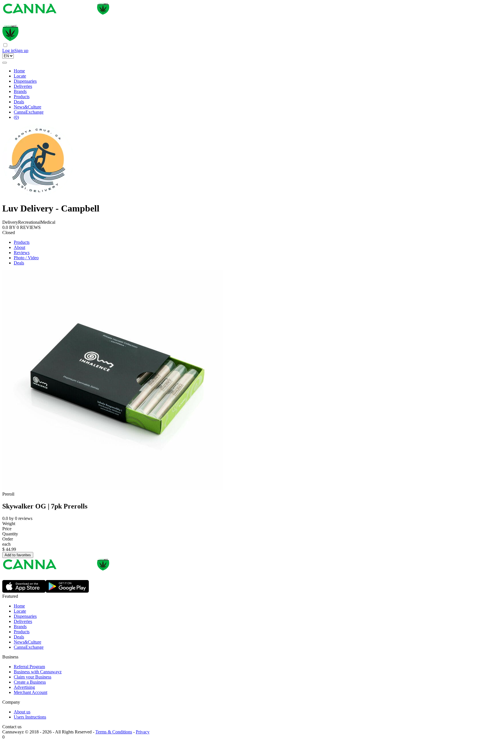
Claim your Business (32, 676)
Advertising (24, 687)
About (19, 247)
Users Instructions (30, 717)
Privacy (143, 731)
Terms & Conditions (113, 731)
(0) (16, 117)
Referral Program (29, 666)
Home (19, 70)
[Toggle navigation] (4, 63)
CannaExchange (29, 112)
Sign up (21, 50)
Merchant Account (30, 692)
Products (22, 96)
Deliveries (23, 86)
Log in (8, 50)
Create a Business (30, 682)
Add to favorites (18, 555)
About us (22, 711)
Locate (20, 76)
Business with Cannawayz (38, 671)
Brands (20, 91)
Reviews (22, 252)
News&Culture (27, 106)
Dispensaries (25, 81)
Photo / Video (26, 257)
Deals (19, 101)
